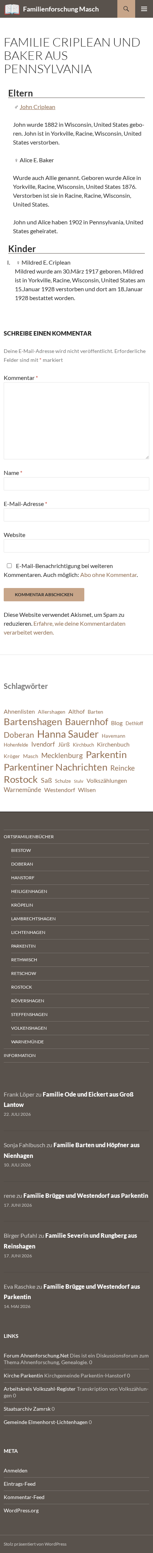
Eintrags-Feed (20, 1484)
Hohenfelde (16, 745)
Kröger (12, 756)
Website (14, 534)
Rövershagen (27, 1000)
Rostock (21, 779)
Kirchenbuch (113, 744)
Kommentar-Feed (24, 1497)
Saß (46, 780)
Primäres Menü (144, 9)
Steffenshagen (29, 1014)
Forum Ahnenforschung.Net (36, 1355)
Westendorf (59, 789)
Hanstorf (23, 877)
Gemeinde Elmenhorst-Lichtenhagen (46, 1422)
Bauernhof (86, 721)
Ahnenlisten (19, 711)
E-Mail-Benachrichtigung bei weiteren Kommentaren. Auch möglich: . (71, 570)
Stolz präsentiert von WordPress (35, 1544)
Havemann (113, 736)
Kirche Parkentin (23, 1375)
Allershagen (51, 711)
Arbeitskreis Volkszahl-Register (40, 1389)
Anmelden (15, 1470)
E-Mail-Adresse (25, 503)
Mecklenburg (62, 755)
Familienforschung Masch (61, 9)
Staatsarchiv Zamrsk (27, 1409)
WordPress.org (21, 1510)
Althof (76, 711)
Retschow (23, 973)
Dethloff (134, 723)
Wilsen (87, 789)
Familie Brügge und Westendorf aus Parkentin (85, 1195)
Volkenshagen (29, 1028)
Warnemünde (22, 790)
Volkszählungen (107, 780)
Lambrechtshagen (33, 918)
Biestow (21, 850)
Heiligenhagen (29, 891)
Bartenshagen (33, 721)
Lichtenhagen (28, 932)
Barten (95, 711)
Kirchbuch (83, 745)
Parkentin (106, 754)
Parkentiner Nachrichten (55, 767)
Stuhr (79, 781)
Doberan (19, 735)
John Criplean (37, 106)
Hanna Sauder (68, 734)
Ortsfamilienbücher (29, 836)
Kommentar (21, 377)
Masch (30, 756)
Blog (117, 723)
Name (13, 472)
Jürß (64, 744)
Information (20, 1055)
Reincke (122, 768)
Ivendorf (43, 744)
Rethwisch (24, 959)
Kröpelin (22, 905)
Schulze (63, 781)
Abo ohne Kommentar (108, 574)
